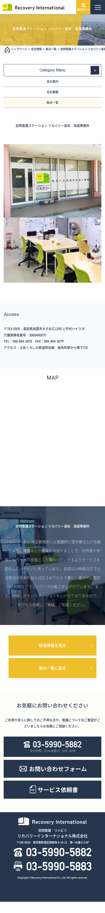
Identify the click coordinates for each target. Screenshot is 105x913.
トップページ (19, 49)
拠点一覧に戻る (52, 668)
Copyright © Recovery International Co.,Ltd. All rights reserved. (52, 877)
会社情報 (36, 49)
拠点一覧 (51, 49)
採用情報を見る (52, 645)
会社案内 (52, 81)
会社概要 (52, 92)
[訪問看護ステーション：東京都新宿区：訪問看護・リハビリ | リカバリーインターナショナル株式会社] (33, 6)
